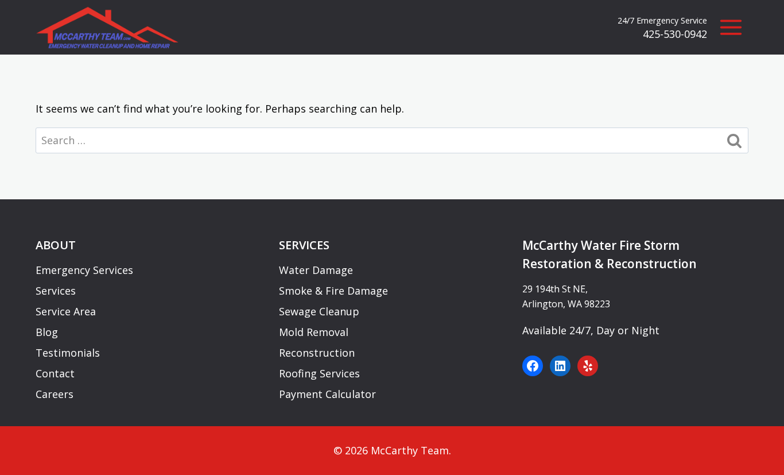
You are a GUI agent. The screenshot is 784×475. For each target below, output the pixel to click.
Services (56, 291)
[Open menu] (730, 27)
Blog (47, 332)
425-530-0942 (675, 34)
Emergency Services (84, 270)
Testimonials (68, 353)
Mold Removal (313, 332)
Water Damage (316, 270)
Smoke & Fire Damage (333, 291)
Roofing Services (319, 373)
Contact (55, 373)
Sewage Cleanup (319, 311)
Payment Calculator (327, 394)
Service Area (66, 311)
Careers (54, 394)
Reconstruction (317, 353)
